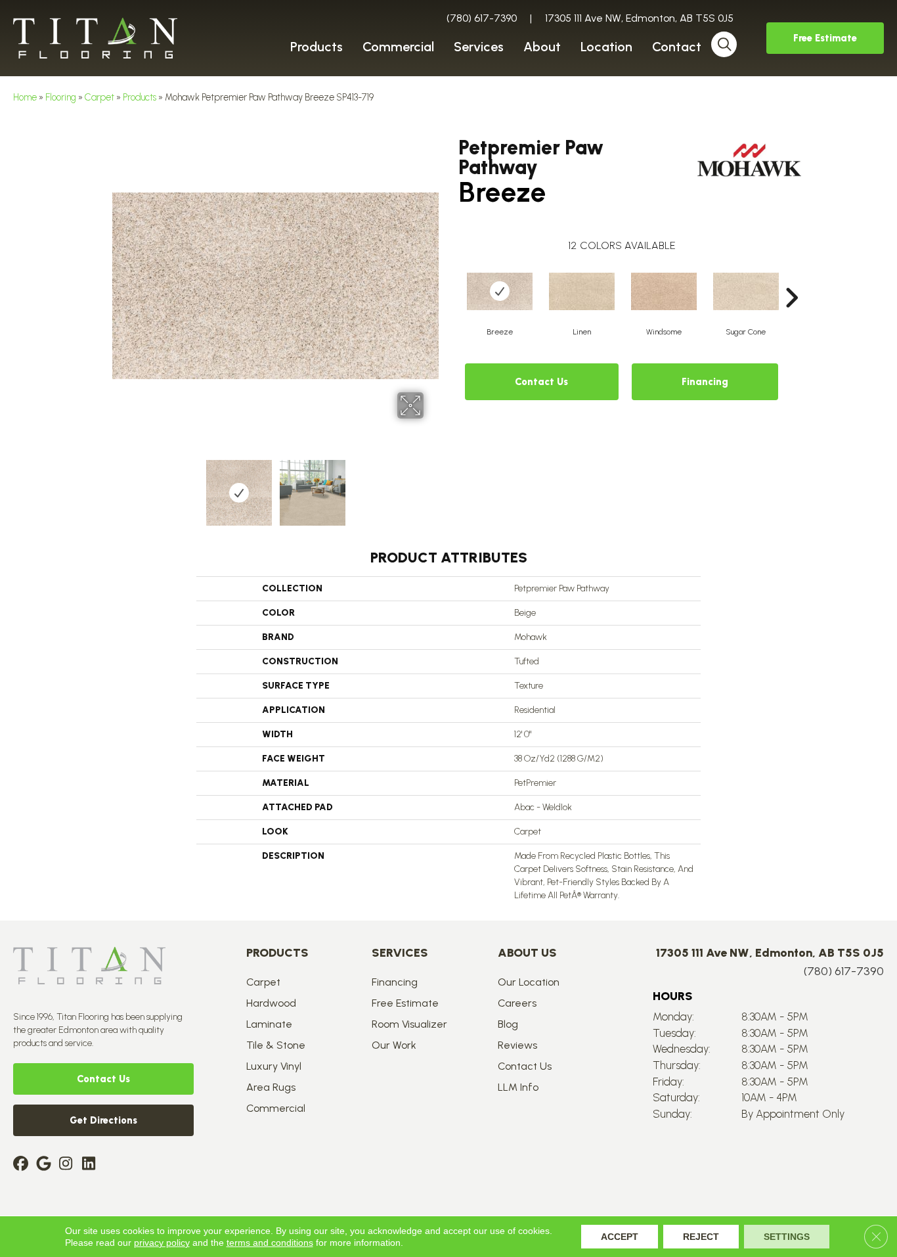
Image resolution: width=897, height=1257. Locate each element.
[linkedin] (91, 1165)
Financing (705, 382)
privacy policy (162, 1242)
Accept (619, 1236)
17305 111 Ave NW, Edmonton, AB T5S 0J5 (639, 18)
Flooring (60, 97)
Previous (118, 486)
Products (139, 97)
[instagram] (68, 1165)
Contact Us (541, 382)
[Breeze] (500, 291)
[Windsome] (664, 291)
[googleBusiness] (45, 1165)
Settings (787, 1236)
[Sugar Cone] (746, 291)
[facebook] (22, 1165)
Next (432, 486)
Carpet (99, 97)
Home (25, 97)
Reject (701, 1236)
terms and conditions (270, 1242)
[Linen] (582, 291)
